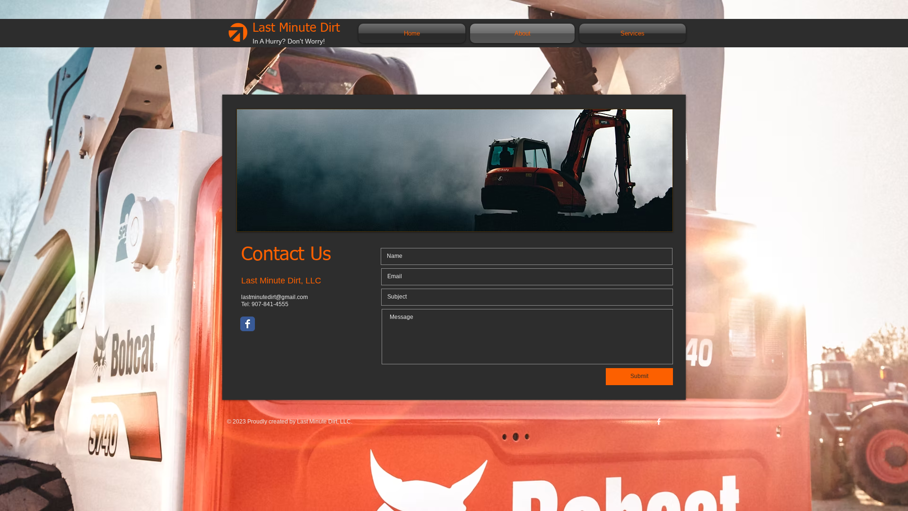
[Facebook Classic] (247, 324)
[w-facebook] (659, 421)
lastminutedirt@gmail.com (274, 297)
